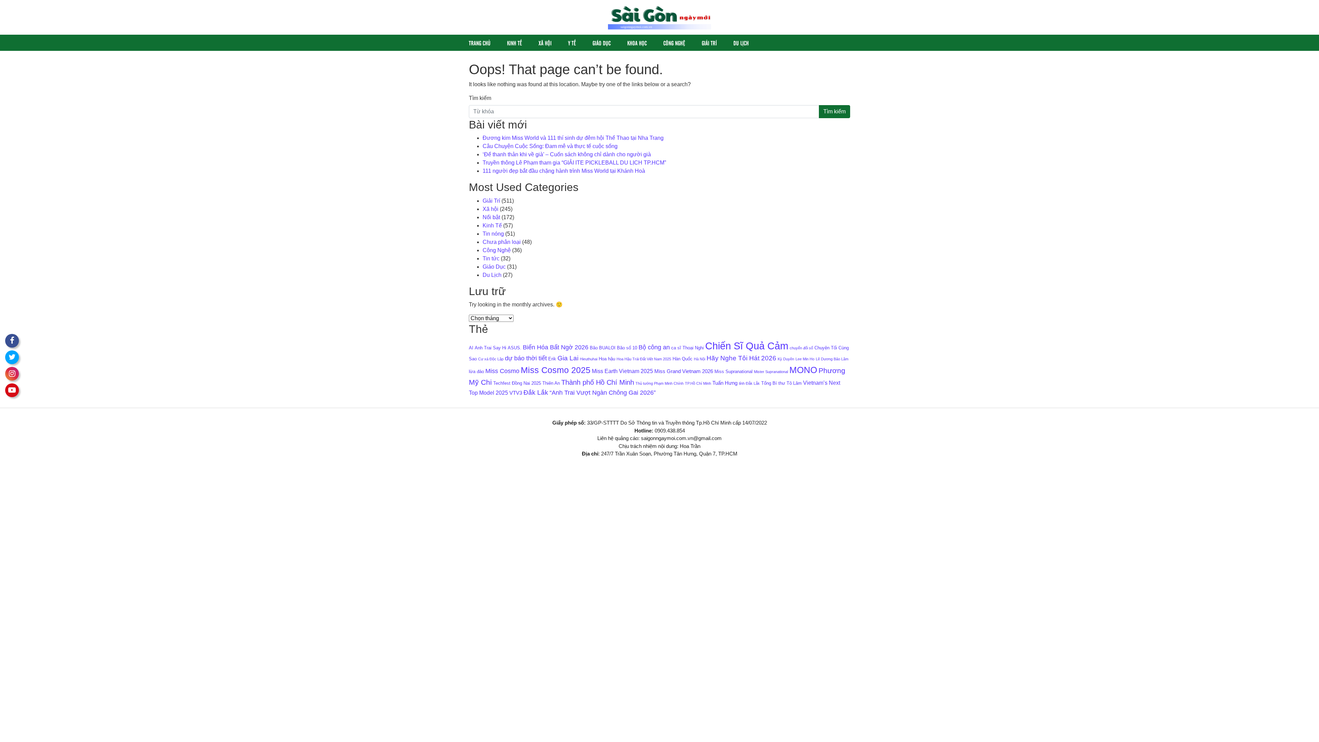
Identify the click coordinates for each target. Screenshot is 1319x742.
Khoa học (637, 43)
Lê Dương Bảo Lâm (832, 359)
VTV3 (515, 393)
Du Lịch (741, 43)
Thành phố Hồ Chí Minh (597, 382)
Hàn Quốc (682, 358)
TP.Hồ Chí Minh (698, 383)
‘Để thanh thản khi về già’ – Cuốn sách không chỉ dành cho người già (567, 154)
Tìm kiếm (480, 98)
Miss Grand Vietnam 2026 (683, 371)
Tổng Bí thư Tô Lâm (781, 383)
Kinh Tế (514, 43)
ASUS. (514, 347)
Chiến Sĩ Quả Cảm (746, 345)
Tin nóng (493, 234)
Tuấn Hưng (724, 383)
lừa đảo (476, 371)
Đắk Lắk (535, 392)
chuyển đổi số (801, 348)
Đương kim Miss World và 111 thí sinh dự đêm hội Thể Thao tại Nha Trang (573, 138)
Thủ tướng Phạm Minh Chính (659, 383)
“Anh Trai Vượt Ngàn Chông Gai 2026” (603, 392)
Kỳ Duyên (786, 359)
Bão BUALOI (603, 347)
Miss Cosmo (502, 371)
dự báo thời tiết (526, 358)
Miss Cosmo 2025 (555, 370)
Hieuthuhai (588, 359)
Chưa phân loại (502, 242)
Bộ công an (654, 347)
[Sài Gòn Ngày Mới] (659, 17)
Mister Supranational (771, 372)
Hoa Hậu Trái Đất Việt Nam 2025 (644, 359)
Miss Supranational (733, 371)
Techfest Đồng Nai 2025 (517, 383)
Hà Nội (699, 359)
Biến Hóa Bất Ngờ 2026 (555, 347)
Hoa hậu (607, 358)
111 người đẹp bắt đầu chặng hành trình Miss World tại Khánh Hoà (565, 171)
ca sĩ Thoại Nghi (687, 347)
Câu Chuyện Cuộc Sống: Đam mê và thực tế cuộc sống (550, 146)
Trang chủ (480, 43)
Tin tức (491, 258)
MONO (803, 370)
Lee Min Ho (805, 359)
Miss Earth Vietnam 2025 (622, 371)
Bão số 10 (627, 347)
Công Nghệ (674, 43)
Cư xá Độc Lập (491, 359)
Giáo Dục (602, 43)
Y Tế (572, 43)
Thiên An (551, 383)
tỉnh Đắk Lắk (749, 383)
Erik (552, 358)
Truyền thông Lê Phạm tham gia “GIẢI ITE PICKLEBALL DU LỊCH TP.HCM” (574, 163)
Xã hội (545, 43)
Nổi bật (491, 217)
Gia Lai (567, 358)
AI (471, 347)
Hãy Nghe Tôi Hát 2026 (741, 358)
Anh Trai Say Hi (490, 347)
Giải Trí (709, 43)
